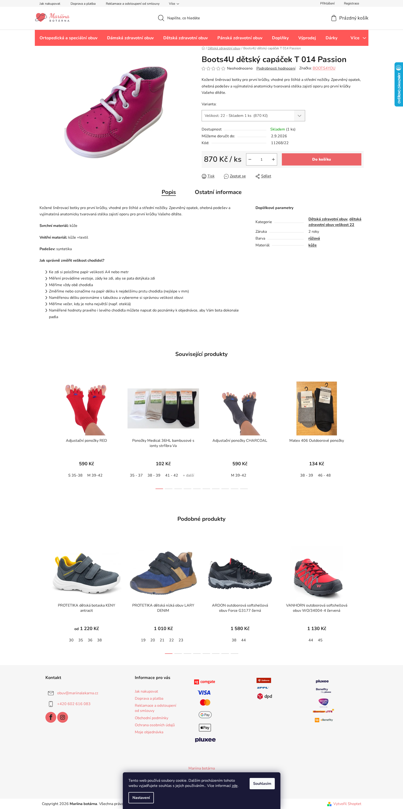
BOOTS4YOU (324, 68)
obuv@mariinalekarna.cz (77, 693)
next (360, 434)
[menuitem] (68, 38)
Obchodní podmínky (151, 718)
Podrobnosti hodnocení (275, 68)
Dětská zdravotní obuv (327, 219)
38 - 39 (154, 475)
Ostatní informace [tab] (218, 192)
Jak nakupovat (50, 3)
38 (99, 640)
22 (171, 640)
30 (71, 640)
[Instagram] (62, 717)
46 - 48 (324, 475)
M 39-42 (95, 475)
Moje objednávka (149, 732)
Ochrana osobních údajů (155, 725)
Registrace (351, 3)
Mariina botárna (201, 768)
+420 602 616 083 (74, 703)
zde (235, 785)
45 (320, 640)
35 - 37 (136, 475)
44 (243, 640)
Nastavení (141, 797)
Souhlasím (262, 783)
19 (143, 640)
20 (152, 640)
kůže (312, 245)
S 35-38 (75, 475)
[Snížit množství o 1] (249, 159)
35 (80, 640)
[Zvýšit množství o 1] (273, 159)
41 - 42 (171, 475)
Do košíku (321, 159)
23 (181, 640)
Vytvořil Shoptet (347, 803)
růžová (314, 238)
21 (162, 640)
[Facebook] (50, 717)
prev (43, 434)
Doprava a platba (83, 3)
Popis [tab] (169, 192)
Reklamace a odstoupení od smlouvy (133, 3)
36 (90, 640)
